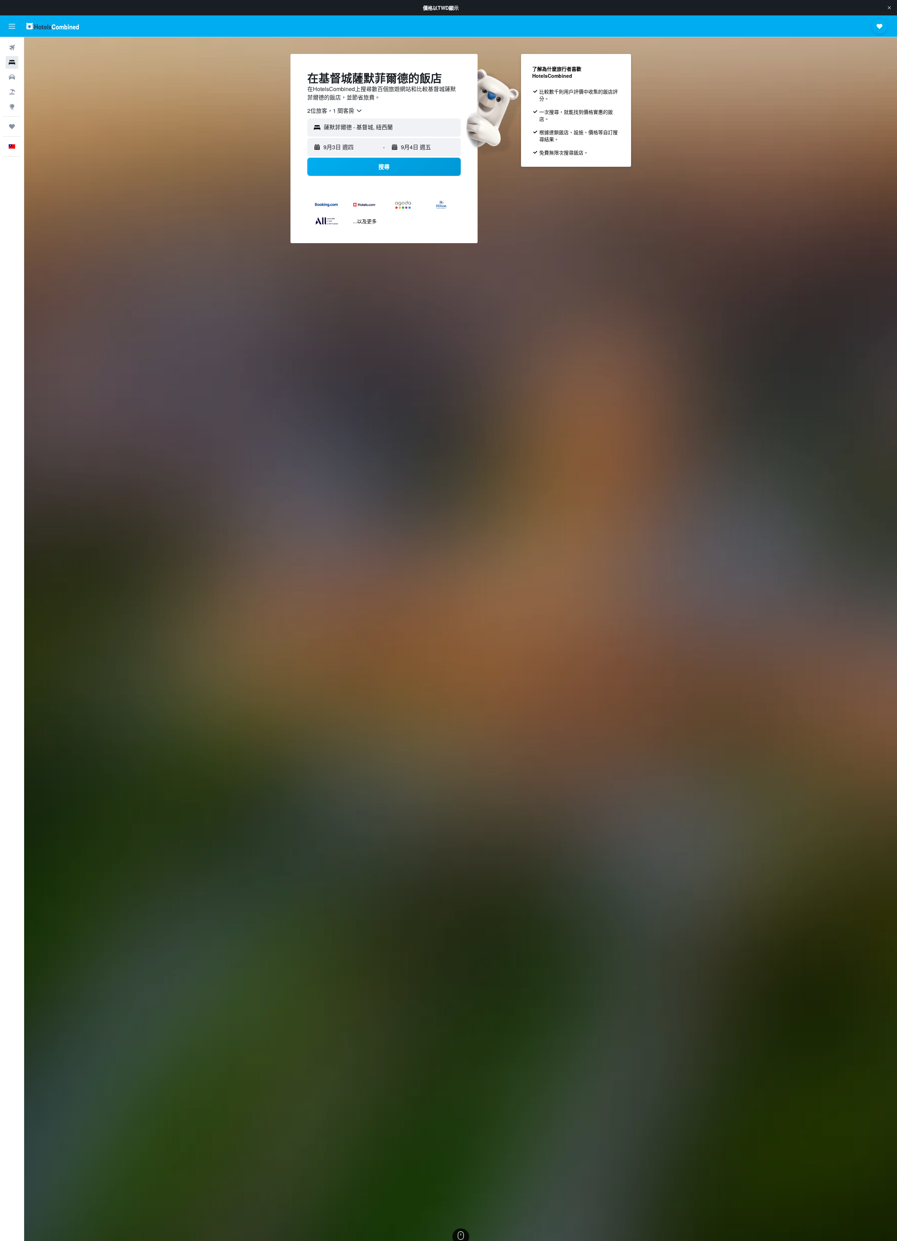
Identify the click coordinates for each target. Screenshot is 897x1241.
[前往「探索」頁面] (12, 107)
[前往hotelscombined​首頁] (52, 26)
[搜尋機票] (12, 48)
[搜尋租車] (12, 77)
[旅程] (12, 126)
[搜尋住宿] (12, 62)
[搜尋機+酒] (12, 92)
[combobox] (335, 110)
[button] (889, 7)
